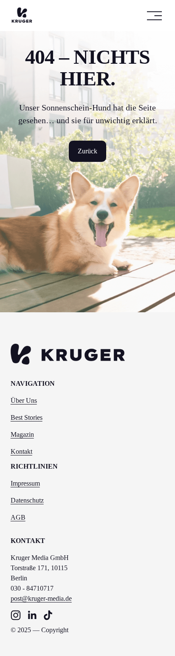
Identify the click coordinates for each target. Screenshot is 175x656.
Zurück (87, 151)
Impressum (25, 483)
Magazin (22, 434)
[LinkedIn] (32, 615)
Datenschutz (27, 500)
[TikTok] (48, 615)
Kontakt (21, 451)
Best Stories (26, 417)
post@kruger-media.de (41, 598)
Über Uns (24, 400)
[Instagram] (16, 615)
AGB (18, 517)
